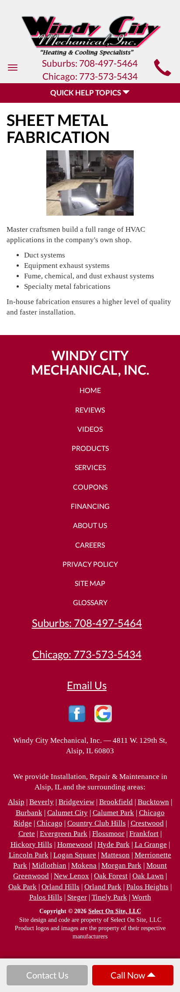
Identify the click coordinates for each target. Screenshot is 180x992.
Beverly (41, 802)
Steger (77, 897)
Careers (90, 545)
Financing (90, 506)
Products (90, 448)
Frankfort (144, 833)
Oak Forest (111, 876)
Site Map (90, 583)
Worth (141, 897)
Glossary (90, 602)
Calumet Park (113, 813)
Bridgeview (76, 802)
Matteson (115, 855)
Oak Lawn (148, 876)
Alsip (16, 802)
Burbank (29, 813)
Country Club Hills (96, 823)
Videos (90, 429)
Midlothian (49, 865)
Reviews (90, 410)
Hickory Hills (31, 844)
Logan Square (74, 855)
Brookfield (116, 802)
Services (90, 467)
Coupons (90, 487)
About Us (90, 525)
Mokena (84, 865)
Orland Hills (61, 887)
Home (90, 390)
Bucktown (153, 802)
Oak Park (22, 887)
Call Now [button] (129, 975)
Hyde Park (113, 844)
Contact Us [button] (47, 975)
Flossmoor (108, 833)
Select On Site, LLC (114, 911)
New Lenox (71, 876)
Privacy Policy (90, 564)
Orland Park (102, 887)
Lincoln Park (28, 855)
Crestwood (147, 823)
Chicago (49, 823)
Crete (26, 833)
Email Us (87, 685)
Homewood (75, 844)
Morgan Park (121, 865)
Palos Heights (147, 887)
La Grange (151, 844)
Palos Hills (45, 897)
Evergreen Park (63, 833)
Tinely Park (109, 897)
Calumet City (67, 813)
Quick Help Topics (86, 92)
